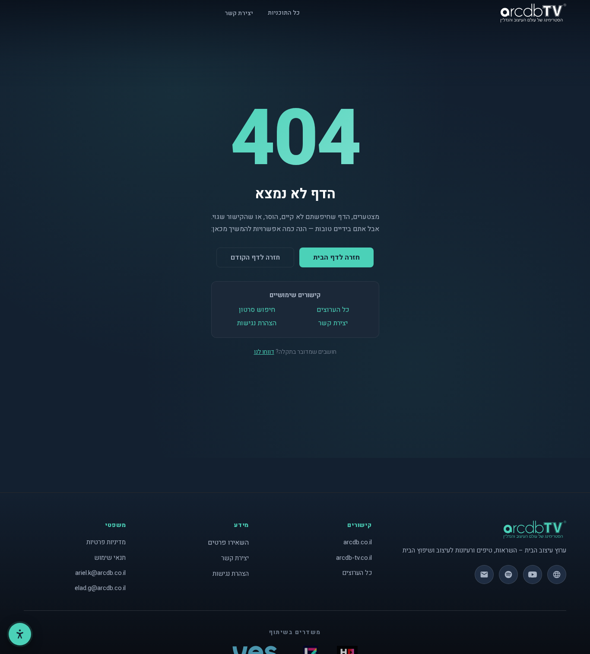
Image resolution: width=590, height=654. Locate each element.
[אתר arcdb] (556, 574)
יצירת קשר (239, 13)
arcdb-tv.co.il (354, 557)
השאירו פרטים (228, 542)
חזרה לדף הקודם (255, 257)
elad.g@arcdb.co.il (100, 588)
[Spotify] (508, 574)
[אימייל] (484, 574)
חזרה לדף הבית (336, 257)
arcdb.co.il (357, 542)
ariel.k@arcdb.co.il (100, 573)
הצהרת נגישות (256, 323)
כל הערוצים (333, 310)
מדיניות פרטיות (106, 542)
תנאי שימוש (110, 557)
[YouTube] (532, 574)
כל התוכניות (284, 12)
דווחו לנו (264, 351)
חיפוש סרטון (257, 310)
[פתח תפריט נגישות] (20, 634)
